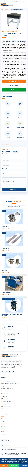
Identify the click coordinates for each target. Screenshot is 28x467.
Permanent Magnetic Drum (7, 401)
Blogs (3, 431)
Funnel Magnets (5, 403)
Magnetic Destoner (5, 386)
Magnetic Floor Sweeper (6, 406)
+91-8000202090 (8, 1)
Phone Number (4, 168)
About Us (3, 421)
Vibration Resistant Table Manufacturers (15, 41)
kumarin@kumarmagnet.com (18, 1)
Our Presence (4, 426)
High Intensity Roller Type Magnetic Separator (10, 383)
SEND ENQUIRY (14, 81)
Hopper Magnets (5, 396)
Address (3, 173)
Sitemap (3, 423)
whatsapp (15, 89)
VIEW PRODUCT (5, 228)
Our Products (7, 9)
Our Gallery (4, 428)
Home (2, 9)
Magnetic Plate (4, 393)
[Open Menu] (25, 5)
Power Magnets (5, 398)
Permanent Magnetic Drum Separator (8, 408)
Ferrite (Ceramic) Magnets (6, 391)
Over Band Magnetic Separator (7, 388)
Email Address (4, 163)
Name (3, 157)
